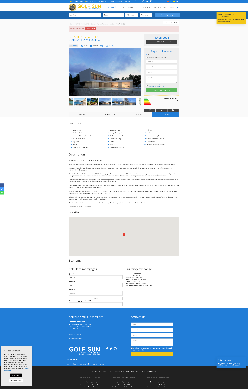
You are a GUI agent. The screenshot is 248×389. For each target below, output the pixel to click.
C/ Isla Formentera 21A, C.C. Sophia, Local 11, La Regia (114, 1)
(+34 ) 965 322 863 (91, 1)
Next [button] (141, 72)
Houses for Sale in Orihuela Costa (90, 383)
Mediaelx (121, 371)
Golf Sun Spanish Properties (132, 371)
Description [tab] (110, 115)
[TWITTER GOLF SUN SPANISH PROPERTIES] (147, 2)
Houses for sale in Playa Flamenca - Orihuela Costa (158, 379)
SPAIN (78, 24)
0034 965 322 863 (75, 334)
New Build (112, 24)
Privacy (105, 371)
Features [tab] (82, 115)
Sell (139, 7)
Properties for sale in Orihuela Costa (158, 381)
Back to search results (171, 22)
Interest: (72, 282)
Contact (171, 7)
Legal (100, 371)
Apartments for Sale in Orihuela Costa (90, 385)
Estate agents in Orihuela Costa (90, 381)
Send (152, 354)
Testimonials (147, 7)
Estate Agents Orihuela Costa (158, 385)
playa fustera (102, 24)
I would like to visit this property (157, 57)
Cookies (111, 371)
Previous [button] (69, 72)
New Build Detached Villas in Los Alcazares (158, 386)
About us (157, 7)
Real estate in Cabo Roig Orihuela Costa (90, 377)
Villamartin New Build (124, 385)
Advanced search (90, 29)
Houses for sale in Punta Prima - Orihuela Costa (124, 379)
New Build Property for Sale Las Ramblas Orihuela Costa (124, 386)
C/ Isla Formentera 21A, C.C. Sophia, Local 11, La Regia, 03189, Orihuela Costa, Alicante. (81, 326)
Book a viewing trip (153, 55)
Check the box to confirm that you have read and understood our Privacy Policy (161, 85)
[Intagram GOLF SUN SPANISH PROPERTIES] (151, 2)
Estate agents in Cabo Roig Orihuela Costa (158, 377)
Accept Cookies (16, 375)
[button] (85, 15)
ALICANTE (86, 24)
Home (123, 7)
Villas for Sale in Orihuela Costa (158, 383)
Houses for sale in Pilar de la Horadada (90, 379)
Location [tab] (139, 115)
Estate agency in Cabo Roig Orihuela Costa (124, 377)
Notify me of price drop (162, 42)
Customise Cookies (16, 380)
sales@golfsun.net (77, 1)
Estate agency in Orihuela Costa (124, 381)
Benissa (93, 24)
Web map (94, 371)
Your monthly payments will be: (80, 301)
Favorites (101, 364)
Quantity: (72, 274)
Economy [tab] (166, 115)
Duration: (72, 289)
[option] (105, 72)
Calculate (96, 298)
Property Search (167, 15)
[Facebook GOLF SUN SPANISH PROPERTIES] (144, 2)
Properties (131, 7)
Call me (112, 7)
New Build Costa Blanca (90, 386)
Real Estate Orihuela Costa (124, 383)
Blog (164, 7)
